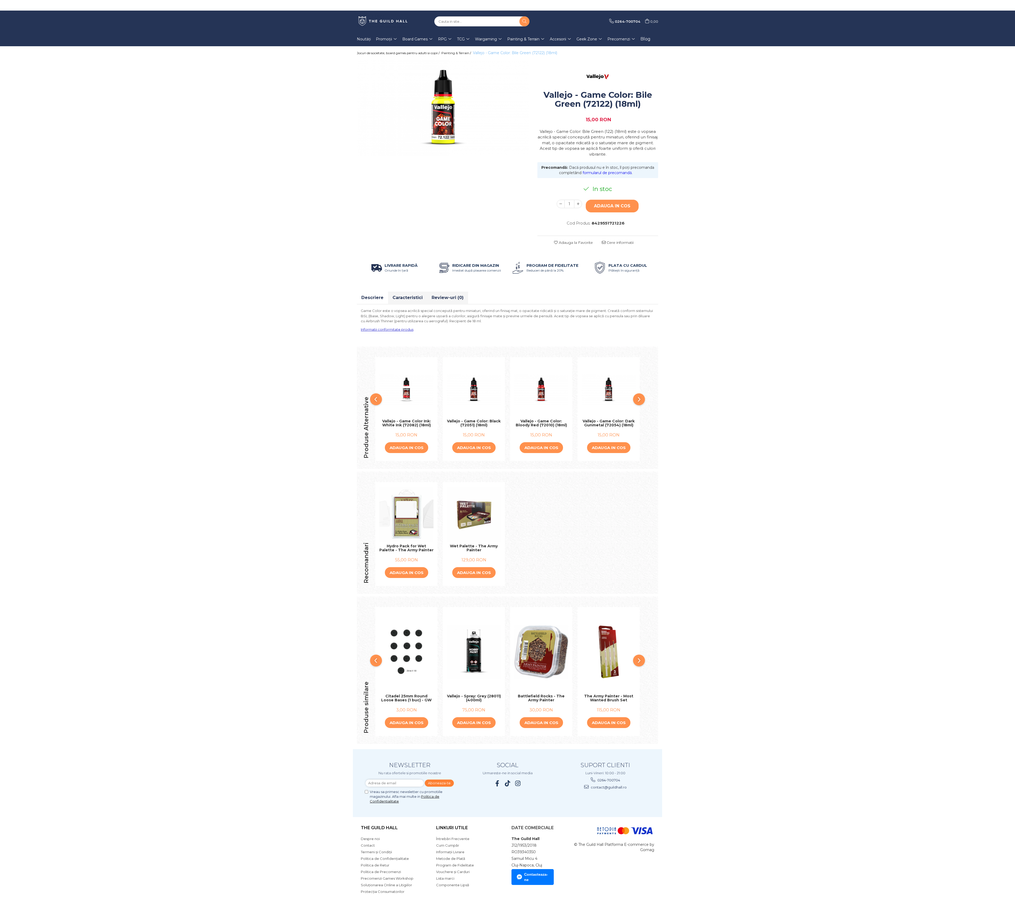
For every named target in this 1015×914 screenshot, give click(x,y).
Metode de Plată (450, 858)
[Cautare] (524, 21)
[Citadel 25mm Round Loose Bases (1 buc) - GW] (406, 652)
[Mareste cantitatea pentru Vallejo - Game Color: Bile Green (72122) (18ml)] (578, 204)
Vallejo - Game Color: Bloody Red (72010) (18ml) (541, 423)
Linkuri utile (452, 827)
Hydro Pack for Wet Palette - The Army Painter (406, 548)
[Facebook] (497, 783)
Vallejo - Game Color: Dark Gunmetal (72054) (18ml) (609, 423)
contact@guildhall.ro (608, 787)
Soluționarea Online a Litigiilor (386, 885)
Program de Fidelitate (455, 865)
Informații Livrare (450, 852)
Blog (645, 38)
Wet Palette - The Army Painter (474, 548)
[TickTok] (507, 783)
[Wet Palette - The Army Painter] (474, 514)
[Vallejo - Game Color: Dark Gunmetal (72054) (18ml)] (609, 389)
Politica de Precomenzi (381, 872)
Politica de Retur (375, 865)
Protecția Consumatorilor (382, 891)
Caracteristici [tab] (408, 297)
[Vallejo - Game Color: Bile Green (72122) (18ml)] (443, 107)
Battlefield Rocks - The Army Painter (541, 698)
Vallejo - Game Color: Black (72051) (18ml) (474, 423)
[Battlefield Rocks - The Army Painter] (541, 651)
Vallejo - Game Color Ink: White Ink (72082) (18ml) (406, 423)
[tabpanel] (443, 107)
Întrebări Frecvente (452, 839)
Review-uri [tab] (448, 297)
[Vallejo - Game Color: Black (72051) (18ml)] (474, 389)
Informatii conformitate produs (387, 329)
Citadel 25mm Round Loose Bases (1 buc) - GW (406, 698)
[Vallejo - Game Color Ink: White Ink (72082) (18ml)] (406, 389)
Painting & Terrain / (456, 53)
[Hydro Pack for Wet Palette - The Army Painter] (406, 514)
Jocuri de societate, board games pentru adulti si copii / (398, 53)
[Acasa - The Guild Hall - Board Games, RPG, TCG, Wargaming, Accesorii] (383, 21)
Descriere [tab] (372, 297)
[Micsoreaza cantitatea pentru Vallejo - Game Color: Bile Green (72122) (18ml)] (561, 204)
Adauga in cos (612, 205)
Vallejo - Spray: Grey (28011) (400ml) (474, 698)
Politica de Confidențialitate (385, 858)
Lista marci (445, 878)
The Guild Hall (379, 827)
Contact (368, 845)
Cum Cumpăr (447, 845)
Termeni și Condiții (376, 852)
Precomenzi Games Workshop (387, 878)
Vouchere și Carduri (453, 872)
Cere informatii (620, 242)
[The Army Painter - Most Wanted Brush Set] (609, 652)
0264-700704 (608, 780)
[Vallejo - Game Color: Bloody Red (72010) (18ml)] (541, 389)
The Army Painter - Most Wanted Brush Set (608, 698)
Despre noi (370, 839)
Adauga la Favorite (575, 242)
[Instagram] (518, 783)
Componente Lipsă (452, 885)
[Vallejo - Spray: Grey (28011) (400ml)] (474, 652)
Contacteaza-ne (536, 877)
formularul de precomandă (607, 172)
